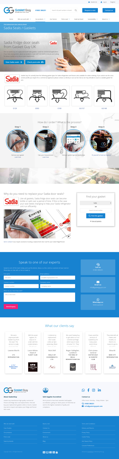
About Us (105, 19)
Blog (44, 441)
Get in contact (8, 242)
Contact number (9, 282)
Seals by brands (8, 441)
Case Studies (8, 428)
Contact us (109, 10)
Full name (7, 274)
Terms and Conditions (88, 424)
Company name (45, 282)
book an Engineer (105, 155)
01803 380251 (40, 10)
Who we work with (23, 19)
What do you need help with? (13, 290)
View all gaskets (96, 221)
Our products (39, 19)
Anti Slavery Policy (87, 441)
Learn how (18, 157)
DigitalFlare (90, 451)
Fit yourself (95, 155)
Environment (46, 432)
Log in (105, 2)
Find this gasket (97, 216)
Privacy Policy (86, 432)
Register (112, 2)
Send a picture (98, 303)
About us (45, 437)
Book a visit (46, 424)
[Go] (76, 10)
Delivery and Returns (88, 428)
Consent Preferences (88, 445)
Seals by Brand (78, 19)
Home (11, 19)
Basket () (94, 2)
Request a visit (90, 10)
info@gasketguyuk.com (98, 286)
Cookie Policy (86, 437)
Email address (44, 274)
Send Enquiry (11, 307)
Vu (103, 451)
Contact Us (46, 428)
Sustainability (92, 19)
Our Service (53, 19)
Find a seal (64, 19)
